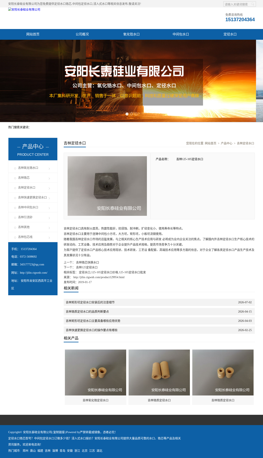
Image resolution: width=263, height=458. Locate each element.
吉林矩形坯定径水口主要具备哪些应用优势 (93, 320)
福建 (40, 450)
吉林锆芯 (24, 177)
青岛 (62, 450)
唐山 (33, 450)
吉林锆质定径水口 (159, 400)
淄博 (55, 450)
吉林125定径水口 (86, 267)
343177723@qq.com (32, 264)
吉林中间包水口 (28, 207)
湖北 (99, 450)
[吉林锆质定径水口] (159, 351)
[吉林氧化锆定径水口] (96, 351)
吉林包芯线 (25, 236)
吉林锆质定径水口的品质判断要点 (87, 311)
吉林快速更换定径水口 (32, 197)
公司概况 (82, 34)
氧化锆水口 (131, 34)
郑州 (25, 450)
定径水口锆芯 (63, 3)
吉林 (48, 450)
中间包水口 (181, 34)
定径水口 (230, 34)
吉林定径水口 (26, 187)
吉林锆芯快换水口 (87, 262)
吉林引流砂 (25, 217)
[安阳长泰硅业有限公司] (24, 9)
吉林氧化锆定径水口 (95, 400)
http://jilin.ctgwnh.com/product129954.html (99, 277)
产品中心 (226, 143)
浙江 (77, 450)
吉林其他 (24, 227)
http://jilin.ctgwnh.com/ (33, 272)
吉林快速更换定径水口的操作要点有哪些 (92, 330)
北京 (85, 450)
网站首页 (32, 34)
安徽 (70, 450)
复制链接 (59, 432)
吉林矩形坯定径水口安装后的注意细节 (90, 302)
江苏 (92, 450)
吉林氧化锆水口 (28, 167)
